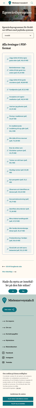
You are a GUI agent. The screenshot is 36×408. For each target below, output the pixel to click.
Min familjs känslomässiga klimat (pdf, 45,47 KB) (18, 229)
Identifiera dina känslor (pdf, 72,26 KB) (19, 210)
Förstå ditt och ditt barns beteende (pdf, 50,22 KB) (18, 249)
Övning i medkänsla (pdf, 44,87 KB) (18, 117)
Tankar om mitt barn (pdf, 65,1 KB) (18, 161)
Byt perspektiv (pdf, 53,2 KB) (18, 181)
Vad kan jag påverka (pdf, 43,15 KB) (18, 108)
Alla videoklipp (7, 272)
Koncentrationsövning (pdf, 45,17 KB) (19, 200)
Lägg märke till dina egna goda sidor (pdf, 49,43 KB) (18, 59)
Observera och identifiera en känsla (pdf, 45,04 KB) (19, 190)
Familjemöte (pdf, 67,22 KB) (19, 90)
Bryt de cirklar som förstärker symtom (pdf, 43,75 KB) (17, 150)
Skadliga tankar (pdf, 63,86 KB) (18, 171)
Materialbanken (11, 347)
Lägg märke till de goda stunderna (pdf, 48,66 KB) (18, 81)
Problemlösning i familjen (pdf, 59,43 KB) (18, 239)
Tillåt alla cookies (18, 403)
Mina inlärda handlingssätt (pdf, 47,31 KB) (18, 220)
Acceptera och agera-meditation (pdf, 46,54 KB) (18, 98)
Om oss (8, 327)
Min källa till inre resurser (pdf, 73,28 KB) (18, 139)
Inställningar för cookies (18, 394)
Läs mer (18, 388)
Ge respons (10, 321)
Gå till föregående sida (14, 266)
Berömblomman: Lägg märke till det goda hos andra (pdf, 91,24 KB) (17, 70)
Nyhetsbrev (10, 340)
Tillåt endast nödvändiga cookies (18, 398)
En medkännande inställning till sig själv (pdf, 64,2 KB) (19, 128)
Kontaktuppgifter (12, 334)
